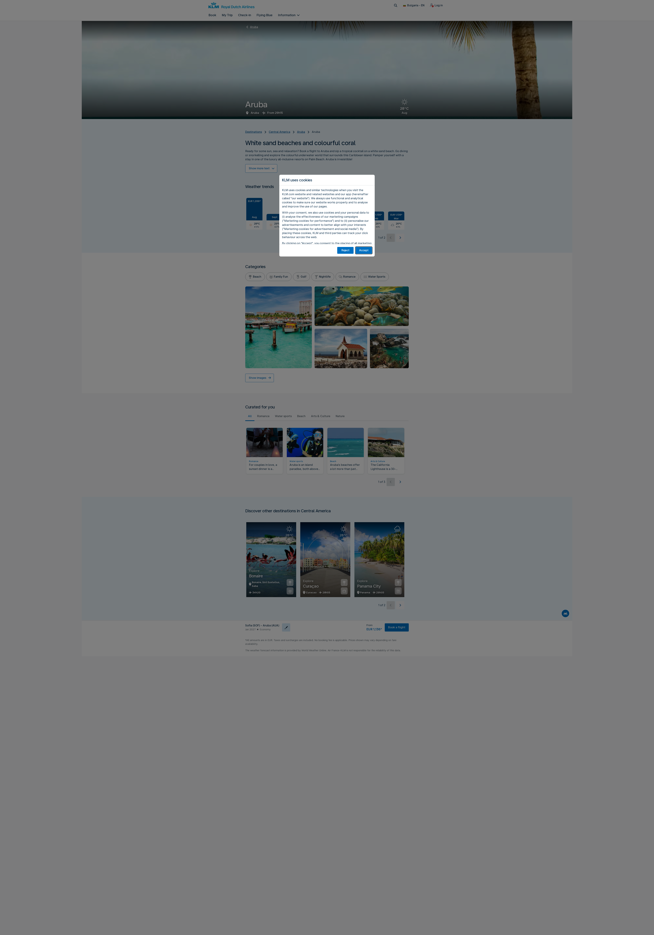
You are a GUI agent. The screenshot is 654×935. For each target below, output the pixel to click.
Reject (345, 250)
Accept (364, 250)
